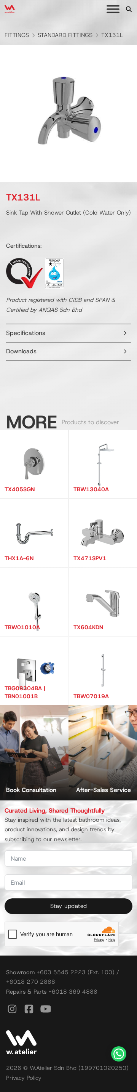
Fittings (17, 35)
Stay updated (68, 906)
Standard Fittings (65, 35)
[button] (68, 333)
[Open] (113, 9)
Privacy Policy (23, 1078)
